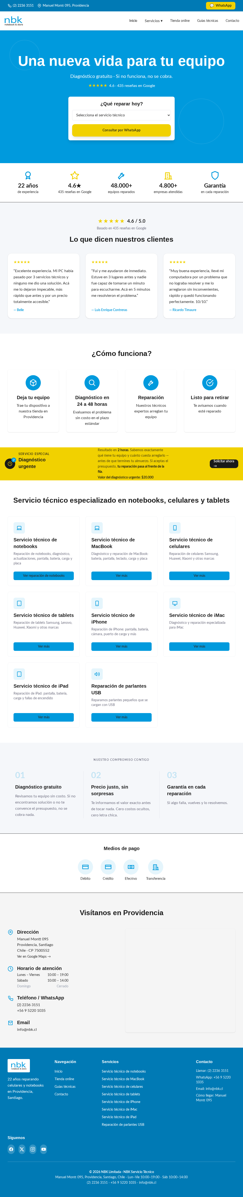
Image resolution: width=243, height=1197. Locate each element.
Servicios (154, 21)
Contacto (232, 21)
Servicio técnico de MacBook (123, 1079)
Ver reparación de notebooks (44, 575)
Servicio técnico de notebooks (124, 1071)
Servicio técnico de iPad (41, 686)
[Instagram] (32, 1149)
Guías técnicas (207, 21)
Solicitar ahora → (224, 464)
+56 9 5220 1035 (31, 1010)
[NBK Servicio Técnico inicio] (14, 21)
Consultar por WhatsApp (122, 130)
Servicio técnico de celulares (122, 1086)
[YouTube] (43, 1149)
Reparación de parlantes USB (123, 1124)
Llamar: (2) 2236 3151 (212, 1071)
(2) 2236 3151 (23, 5)
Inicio (133, 21)
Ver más (121, 575)
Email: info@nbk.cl (209, 1089)
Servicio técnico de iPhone (121, 1102)
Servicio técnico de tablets (44, 615)
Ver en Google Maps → (34, 956)
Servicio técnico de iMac (197, 615)
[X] (22, 1149)
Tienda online (180, 21)
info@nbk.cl (27, 1029)
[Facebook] (11, 1149)
